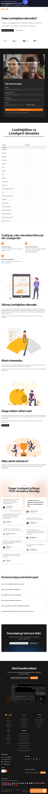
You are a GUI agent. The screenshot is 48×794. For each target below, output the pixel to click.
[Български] (4, 783)
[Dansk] (8, 783)
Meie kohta (39, 717)
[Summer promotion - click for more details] (24, 3)
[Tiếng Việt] (14, 784)
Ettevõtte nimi (8, 97)
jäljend (39, 727)
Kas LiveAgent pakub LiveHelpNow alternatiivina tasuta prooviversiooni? (17, 611)
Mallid (8, 740)
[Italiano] (29, 783)
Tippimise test (8, 743)
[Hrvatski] (25, 783)
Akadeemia (8, 738)
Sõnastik (8, 735)
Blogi (8, 733)
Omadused (8, 722)
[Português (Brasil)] (44, 783)
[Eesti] (19, 783)
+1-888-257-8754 (7, 759)
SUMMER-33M (7, 5)
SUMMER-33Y (18, 5)
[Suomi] (21, 783)
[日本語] (31, 783)
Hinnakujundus (8, 720)
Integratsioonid (8, 725)
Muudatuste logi (24, 724)
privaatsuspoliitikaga (24, 112)
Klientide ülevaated (39, 722)
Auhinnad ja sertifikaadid (39, 719)
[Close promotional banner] (47, 1)
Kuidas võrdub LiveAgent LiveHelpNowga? (10, 589)
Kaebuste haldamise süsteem (24, 745)
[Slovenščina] (8, 784)
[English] (14, 783)
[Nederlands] (38, 783)
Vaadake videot (19, 30)
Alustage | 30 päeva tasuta (7, 30)
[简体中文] (17, 784)
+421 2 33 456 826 (7, 757)
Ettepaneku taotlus (24, 727)
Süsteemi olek (24, 722)
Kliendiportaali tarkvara (24, 747)
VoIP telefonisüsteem (24, 738)
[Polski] (42, 783)
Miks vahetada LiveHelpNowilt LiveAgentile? (11, 600)
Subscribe (43, 772)
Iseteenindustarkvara (24, 740)
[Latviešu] (36, 783)
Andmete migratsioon (24, 719)
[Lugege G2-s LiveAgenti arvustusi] (4, 771)
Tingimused (18, 789)
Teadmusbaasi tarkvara (24, 733)
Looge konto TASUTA (24, 109)
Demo (8, 718)
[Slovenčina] (6, 784)
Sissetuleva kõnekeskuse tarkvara (23, 743)
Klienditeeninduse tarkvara (24, 735)
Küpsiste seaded (24, 791)
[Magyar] (27, 783)
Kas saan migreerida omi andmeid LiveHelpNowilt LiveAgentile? (15, 605)
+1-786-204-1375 (7, 761)
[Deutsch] (10, 783)
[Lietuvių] (33, 783)
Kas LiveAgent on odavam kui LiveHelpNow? (11, 595)
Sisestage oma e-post (9, 92)
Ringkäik (8, 727)
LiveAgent (12, 23)
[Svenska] (10, 784)
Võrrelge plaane (5, 425)
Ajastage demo (34, 677)
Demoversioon (33, 643)
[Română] (2, 784)
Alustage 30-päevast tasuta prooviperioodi (19, 643)
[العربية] (2, 783)
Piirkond (6, 102)
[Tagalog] (12, 784)
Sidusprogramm (39, 724)
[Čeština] (6, 783)
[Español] (17, 783)
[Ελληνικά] (12, 783)
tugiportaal (24, 717)
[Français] (23, 783)
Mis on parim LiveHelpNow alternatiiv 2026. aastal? (12, 584)
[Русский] (4, 784)
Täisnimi (6, 87)
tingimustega (16, 112)
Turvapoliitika (24, 789)
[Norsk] (40, 783)
